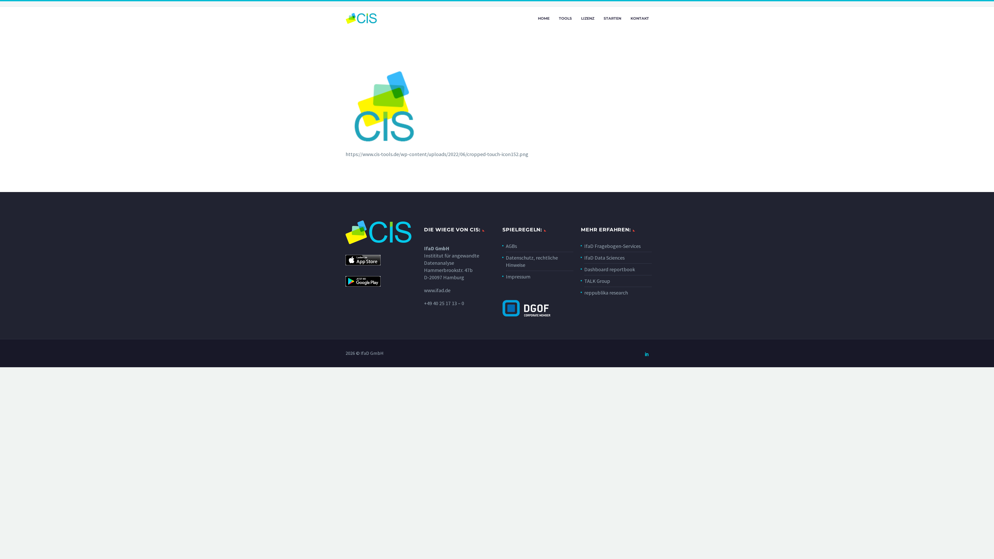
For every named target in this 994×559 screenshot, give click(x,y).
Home (544, 18)
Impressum (518, 276)
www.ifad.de (437, 290)
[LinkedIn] (647, 354)
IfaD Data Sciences (604, 257)
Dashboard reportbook (609, 269)
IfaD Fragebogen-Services (612, 246)
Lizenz (587, 18)
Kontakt (640, 18)
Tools (565, 18)
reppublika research (606, 292)
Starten (612, 18)
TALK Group (597, 281)
